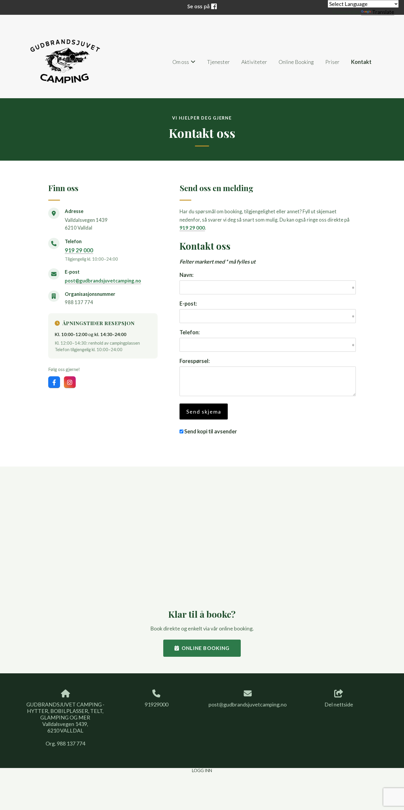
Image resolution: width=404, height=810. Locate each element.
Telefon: (190, 332)
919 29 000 (79, 250)
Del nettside (338, 704)
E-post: (188, 303)
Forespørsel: (195, 361)
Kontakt (361, 62)
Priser (332, 62)
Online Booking (296, 62)
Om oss (184, 64)
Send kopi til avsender (210, 431)
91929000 (156, 704)
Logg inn (202, 770)
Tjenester (218, 62)
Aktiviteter (254, 62)
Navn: (186, 275)
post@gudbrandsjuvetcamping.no (103, 281)
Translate (383, 12)
